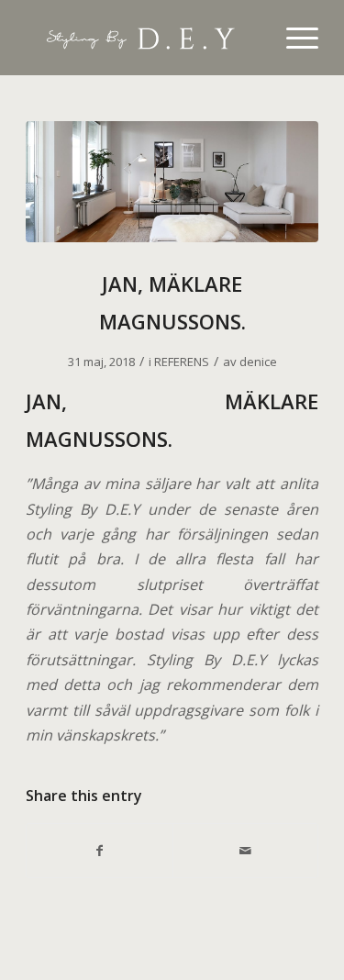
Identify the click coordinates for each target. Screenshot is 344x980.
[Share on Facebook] (99, 850)
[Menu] (293, 37)
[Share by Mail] (245, 850)
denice (258, 361)
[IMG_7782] (172, 181)
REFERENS (181, 361)
